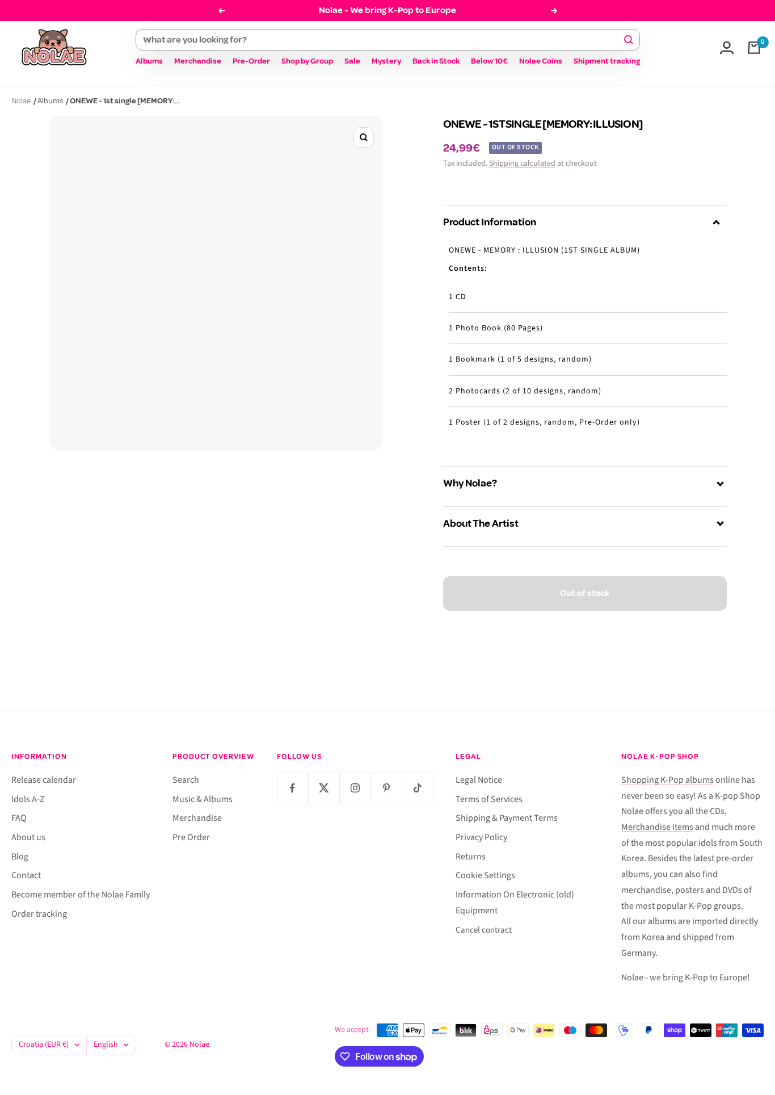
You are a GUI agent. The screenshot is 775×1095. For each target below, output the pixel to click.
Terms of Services (489, 799)
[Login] (727, 47)
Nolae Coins (540, 61)
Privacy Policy (481, 837)
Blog (19, 856)
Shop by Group (307, 61)
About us (28, 837)
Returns (471, 856)
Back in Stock (436, 61)
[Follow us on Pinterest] (386, 788)
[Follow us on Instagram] (354, 788)
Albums (149, 61)
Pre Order (191, 837)
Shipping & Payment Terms (507, 818)
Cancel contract (484, 930)
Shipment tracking (607, 61)
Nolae (21, 101)
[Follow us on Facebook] (292, 788)
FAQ (19, 818)
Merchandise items (657, 827)
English (106, 1044)
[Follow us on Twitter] (323, 788)
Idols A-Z (28, 799)
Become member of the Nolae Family (80, 894)
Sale (352, 61)
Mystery (386, 61)
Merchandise (197, 61)
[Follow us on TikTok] (417, 788)
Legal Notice (479, 780)
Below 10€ (489, 61)
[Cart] (754, 47)
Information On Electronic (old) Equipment (515, 902)
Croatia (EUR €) (44, 1044)
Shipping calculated (522, 163)
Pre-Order (251, 61)
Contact (26, 875)
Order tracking (39, 914)
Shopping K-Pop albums (667, 780)
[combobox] (383, 39)
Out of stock (584, 593)
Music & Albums (202, 799)
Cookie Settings (485, 875)
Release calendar (43, 780)
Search (185, 780)
